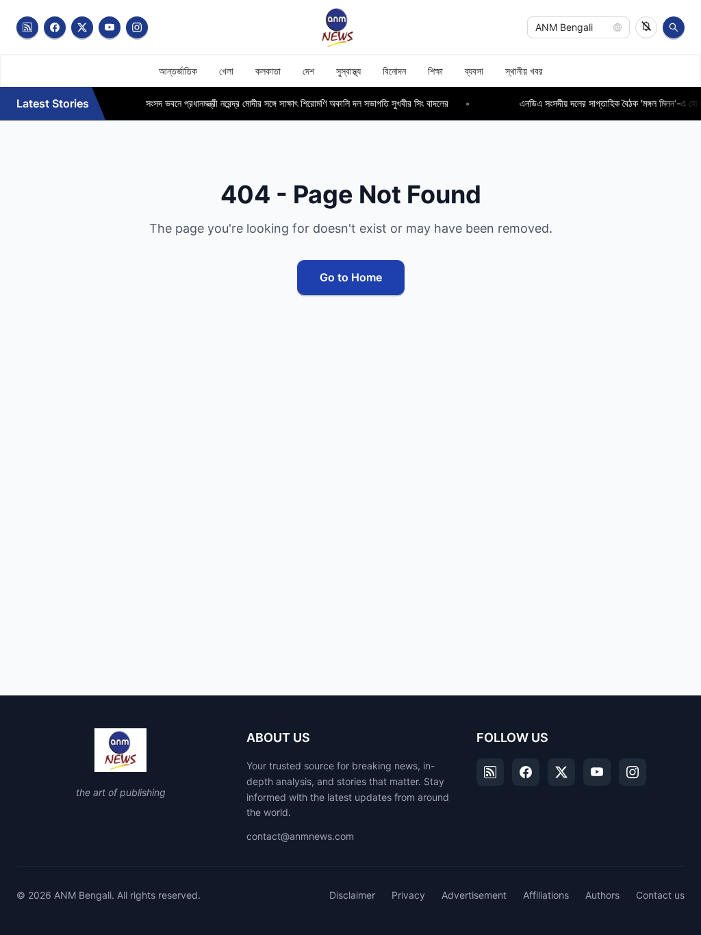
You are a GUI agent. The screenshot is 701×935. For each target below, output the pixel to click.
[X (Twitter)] (82, 27)
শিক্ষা (435, 71)
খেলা (226, 71)
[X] (561, 772)
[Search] (674, 27)
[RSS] (27, 27)
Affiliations (546, 895)
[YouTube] (109, 27)
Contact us (660, 895)
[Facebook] (55, 27)
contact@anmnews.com (300, 836)
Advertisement (474, 895)
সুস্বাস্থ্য (348, 71)
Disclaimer (352, 895)
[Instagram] (137, 27)
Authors (602, 895)
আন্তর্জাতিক (178, 71)
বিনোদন (394, 71)
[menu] (350, 70)
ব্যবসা (474, 71)
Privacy (408, 895)
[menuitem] (178, 71)
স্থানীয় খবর (524, 71)
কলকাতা (268, 71)
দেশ (308, 71)
